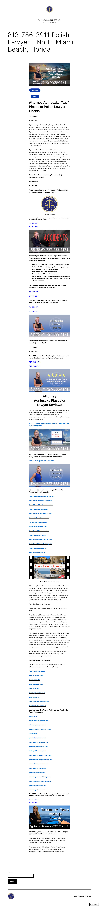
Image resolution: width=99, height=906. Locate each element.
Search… (10, 872)
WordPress (88, 896)
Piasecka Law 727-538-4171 (49, 20)
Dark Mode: (93, 904)
